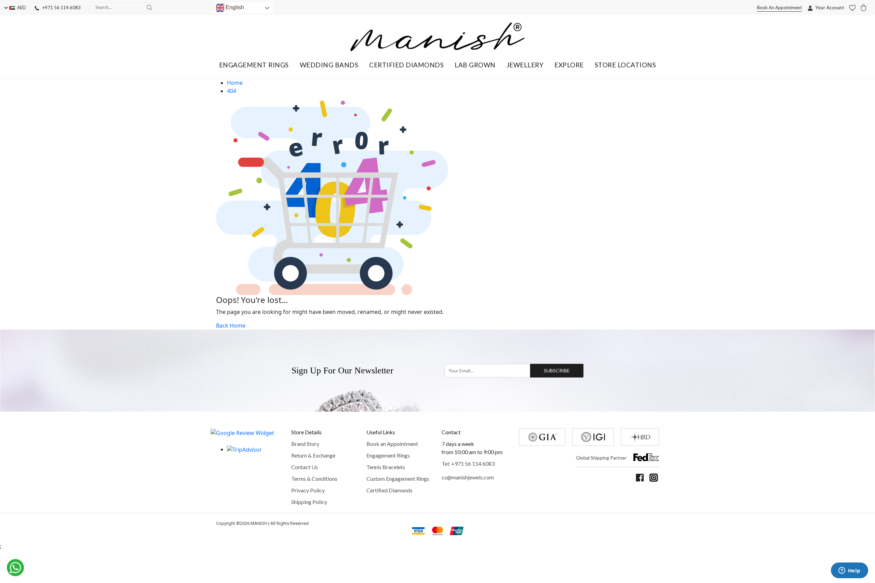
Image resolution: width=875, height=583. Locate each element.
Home (235, 83)
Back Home (230, 325)
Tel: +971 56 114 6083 (468, 463)
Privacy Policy (308, 490)
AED (20, 7)
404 (231, 91)
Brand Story (305, 443)
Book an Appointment (392, 443)
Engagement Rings (388, 455)
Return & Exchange (313, 455)
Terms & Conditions (314, 478)
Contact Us (304, 467)
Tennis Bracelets (385, 467)
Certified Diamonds (389, 490)
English (234, 7)
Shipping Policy (309, 502)
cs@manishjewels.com (468, 477)
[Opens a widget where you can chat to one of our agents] (849, 571)
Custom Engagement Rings (397, 478)
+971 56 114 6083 (60, 7)
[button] (254, 65)
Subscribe (557, 370)
